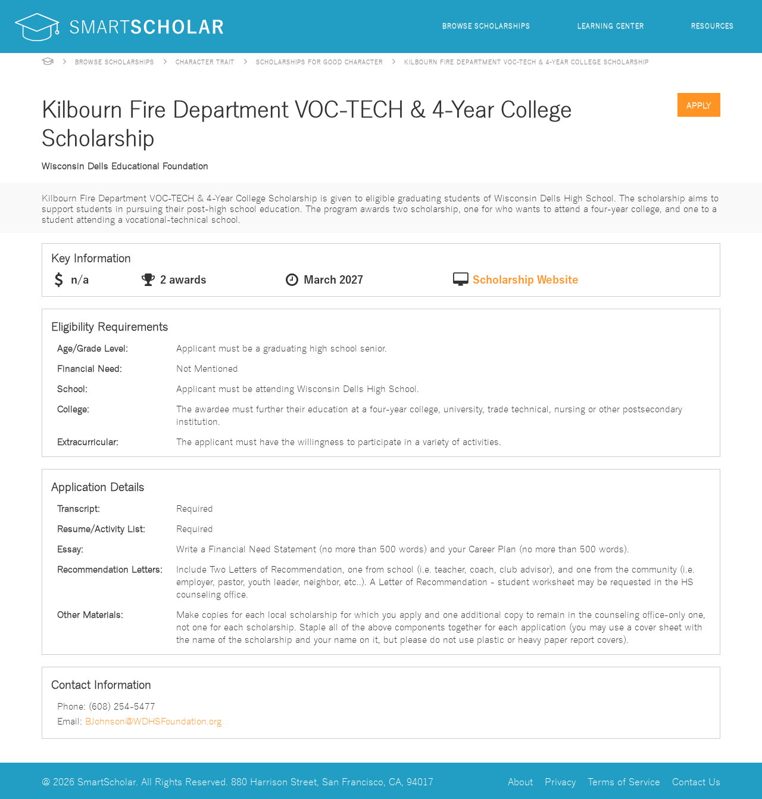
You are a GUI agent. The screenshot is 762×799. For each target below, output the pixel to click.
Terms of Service (624, 781)
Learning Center (610, 25)
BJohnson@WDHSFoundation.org (153, 720)
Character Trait (205, 61)
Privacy (560, 781)
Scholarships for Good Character (319, 61)
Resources (712, 25)
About (520, 781)
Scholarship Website (526, 280)
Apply (698, 104)
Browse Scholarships (486, 25)
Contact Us (696, 781)
